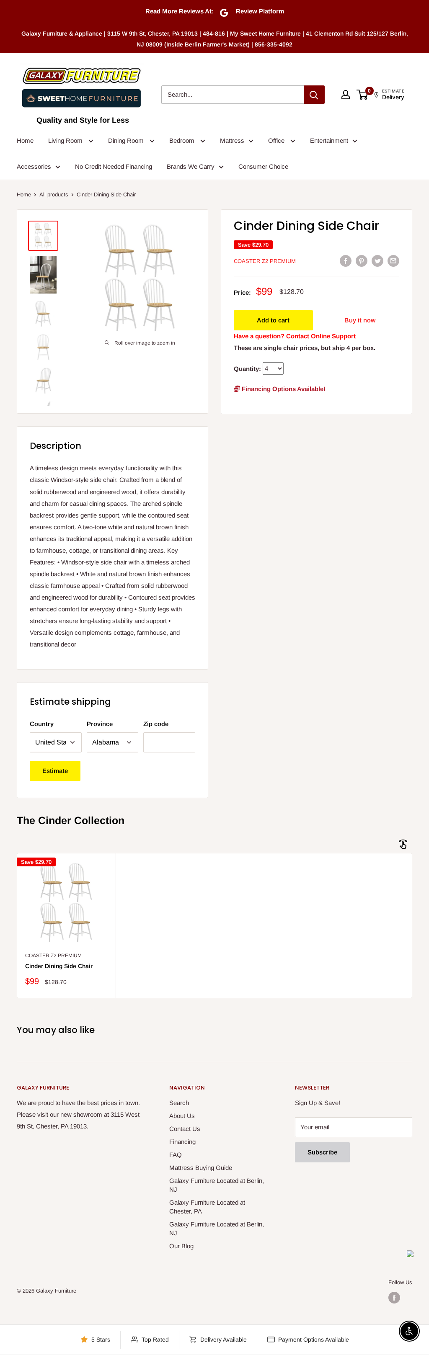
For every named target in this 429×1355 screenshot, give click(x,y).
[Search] (314, 94)
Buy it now (359, 320)
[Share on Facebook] (345, 261)
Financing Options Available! (283, 388)
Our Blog (181, 1245)
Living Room (66, 140)
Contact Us (184, 1128)
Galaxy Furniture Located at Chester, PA (207, 1207)
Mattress (232, 140)
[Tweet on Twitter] (377, 261)
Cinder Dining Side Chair (59, 966)
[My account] (345, 94)
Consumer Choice (263, 166)
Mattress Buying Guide (200, 1167)
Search (179, 1102)
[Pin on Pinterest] (361, 261)
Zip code (155, 723)
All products (53, 194)
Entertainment (329, 140)
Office (277, 140)
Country (42, 723)
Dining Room (126, 140)
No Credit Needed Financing (113, 166)
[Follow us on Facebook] (394, 1297)
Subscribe (322, 1152)
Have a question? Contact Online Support (295, 336)
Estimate (55, 770)
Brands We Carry (190, 166)
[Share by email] (393, 261)
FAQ (175, 1154)
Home (25, 140)
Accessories (34, 166)
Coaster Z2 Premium (265, 261)
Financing (182, 1141)
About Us (182, 1115)
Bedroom (182, 140)
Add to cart (273, 320)
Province (100, 723)
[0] (362, 95)
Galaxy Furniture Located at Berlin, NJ (216, 1185)
